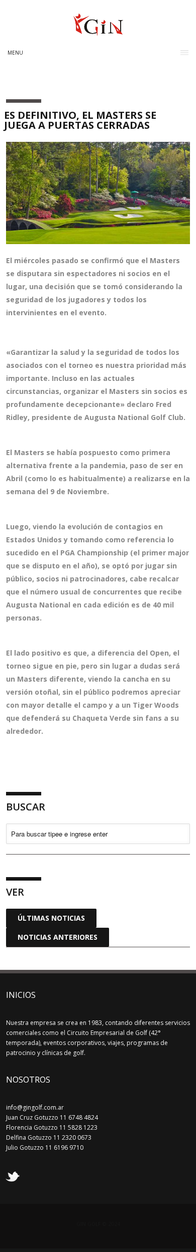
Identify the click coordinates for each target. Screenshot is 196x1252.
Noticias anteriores (57, 937)
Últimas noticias (51, 918)
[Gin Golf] (98, 32)
